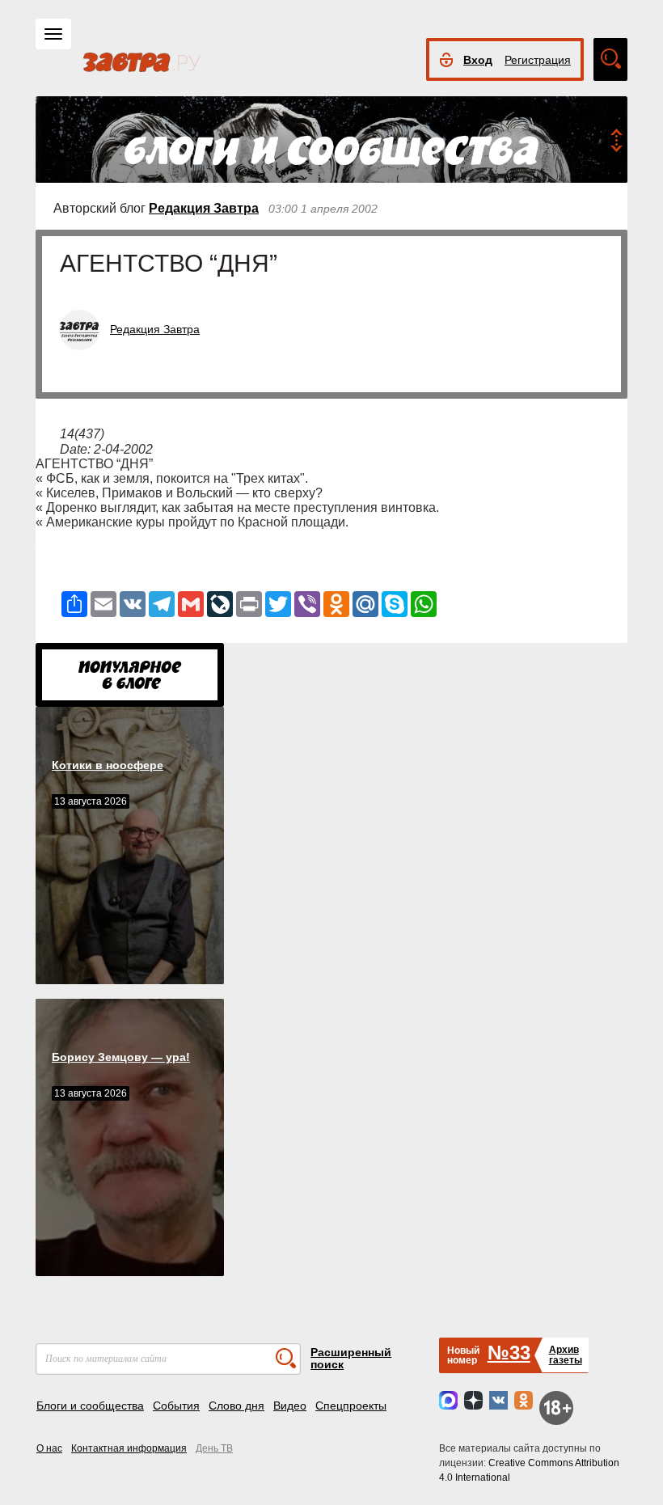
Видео (289, 1405)
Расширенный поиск (350, 1358)
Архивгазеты (565, 1355)
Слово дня (236, 1405)
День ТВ (214, 1448)
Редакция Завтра (204, 208)
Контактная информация (129, 1448)
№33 (509, 1352)
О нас (49, 1448)
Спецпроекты (350, 1405)
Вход (477, 59)
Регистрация (538, 59)
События (176, 1405)
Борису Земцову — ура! (121, 1057)
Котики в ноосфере (107, 765)
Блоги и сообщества (90, 1405)
